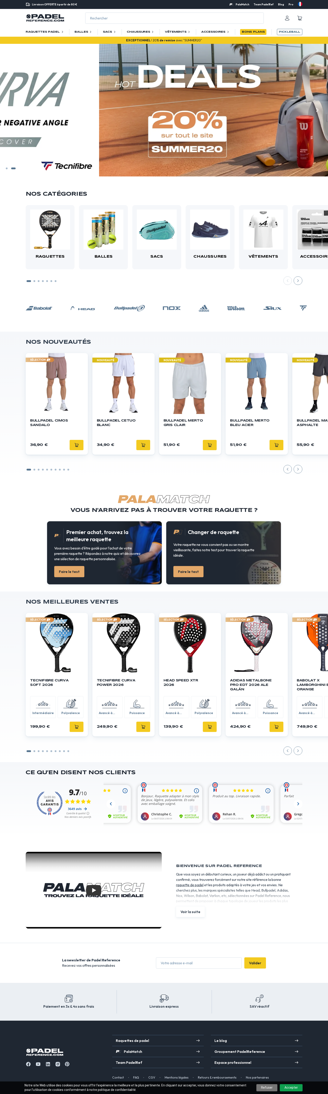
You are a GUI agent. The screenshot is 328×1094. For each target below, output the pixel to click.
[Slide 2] (15, 168)
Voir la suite (190, 912)
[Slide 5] (47, 281)
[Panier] (299, 18)
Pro (291, 4)
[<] (10, 110)
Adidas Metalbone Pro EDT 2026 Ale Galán (251, 685)
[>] (317, 110)
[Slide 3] (38, 281)
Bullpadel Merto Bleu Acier (250, 423)
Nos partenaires (257, 1077)
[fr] (300, 4)
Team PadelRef (264, 4)
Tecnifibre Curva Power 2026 (116, 683)
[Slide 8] (64, 470)
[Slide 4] (43, 281)
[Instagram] (57, 1064)
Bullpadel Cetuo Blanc (116, 423)
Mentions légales (177, 1077)
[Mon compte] (287, 18)
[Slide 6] (51, 281)
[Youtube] (38, 1064)
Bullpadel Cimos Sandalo (49, 423)
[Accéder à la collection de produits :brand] (39, 308)
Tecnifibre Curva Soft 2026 (49, 683)
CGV (151, 1077)
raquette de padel (189, 885)
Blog (281, 4)
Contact (118, 1077)
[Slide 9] (68, 470)
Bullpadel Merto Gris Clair (183, 423)
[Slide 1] (8, 168)
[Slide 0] (29, 470)
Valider (255, 963)
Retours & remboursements (217, 1077)
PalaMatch (242, 4)
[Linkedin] (48, 1064)
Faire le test (69, 571)
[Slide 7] (55, 281)
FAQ (136, 1077)
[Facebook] (28, 1064)
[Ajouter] (76, 727)
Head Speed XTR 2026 (181, 683)
